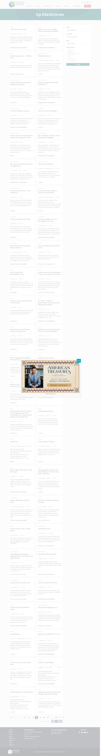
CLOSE (78, 360)
